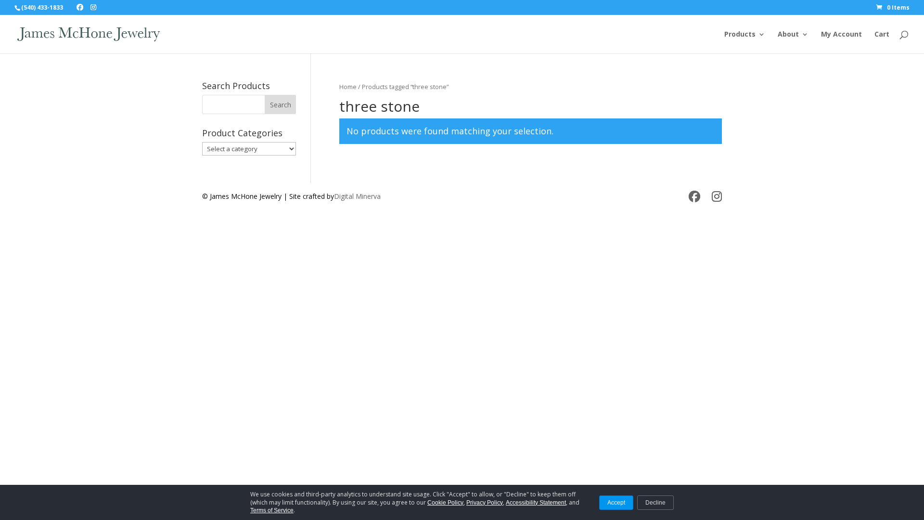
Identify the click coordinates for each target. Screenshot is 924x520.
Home (348, 86)
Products (740, 35)
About (788, 35)
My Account (841, 35)
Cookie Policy (445, 502)
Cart (881, 35)
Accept (616, 502)
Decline (655, 502)
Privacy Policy (484, 502)
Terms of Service (272, 510)
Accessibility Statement (536, 502)
